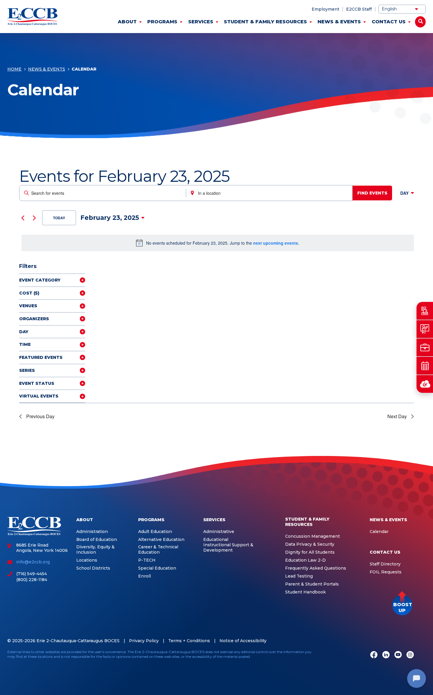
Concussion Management (312, 536)
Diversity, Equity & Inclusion (95, 549)
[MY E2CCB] (425, 384)
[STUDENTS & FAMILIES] (425, 311)
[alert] (218, 243)
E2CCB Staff (359, 9)
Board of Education (96, 539)
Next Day (397, 416)
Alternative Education (161, 539)
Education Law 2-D (305, 560)
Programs (162, 21)
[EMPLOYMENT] (425, 347)
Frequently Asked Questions (315, 568)
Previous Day (40, 416)
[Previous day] (22, 217)
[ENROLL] (425, 329)
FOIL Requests (385, 572)
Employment (325, 9)
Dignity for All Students (310, 552)
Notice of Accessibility (243, 640)
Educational (215, 539)
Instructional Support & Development (228, 547)
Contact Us (389, 21)
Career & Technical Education (158, 549)
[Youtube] (398, 655)
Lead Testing (299, 576)
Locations (86, 560)
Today (59, 217)
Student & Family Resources (265, 21)
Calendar (379, 531)
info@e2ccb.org (33, 562)
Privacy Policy (144, 640)
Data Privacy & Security (309, 544)
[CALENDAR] (425, 366)
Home (14, 69)
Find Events (372, 193)
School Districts (93, 568)
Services (200, 21)
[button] (402, 605)
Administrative (218, 531)
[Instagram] (410, 655)
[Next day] (34, 217)
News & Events (339, 21)
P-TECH (147, 560)
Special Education (157, 568)
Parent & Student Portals (312, 584)
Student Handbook (305, 592)
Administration (92, 531)
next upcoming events (275, 243)
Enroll (144, 576)
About (127, 21)
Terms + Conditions (189, 640)
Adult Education (155, 531)
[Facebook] (374, 655)
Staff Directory (385, 564)
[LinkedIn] (386, 655)
